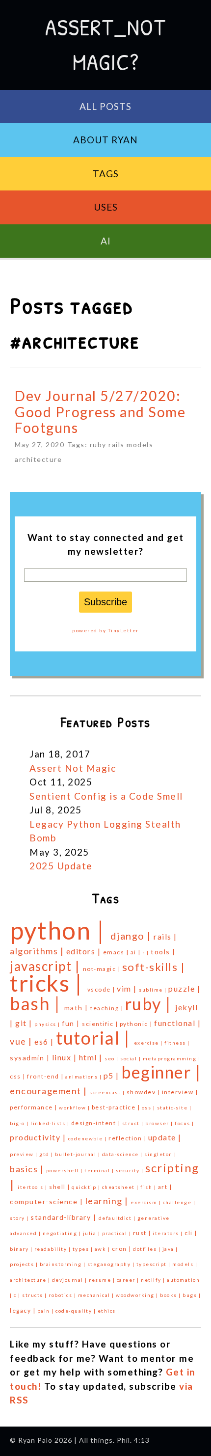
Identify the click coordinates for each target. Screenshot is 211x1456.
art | (165, 1186)
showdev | (144, 1092)
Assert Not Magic (72, 768)
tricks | (48, 983)
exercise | (149, 1043)
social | (131, 1058)
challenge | (179, 1202)
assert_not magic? (105, 44)
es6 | (45, 1041)
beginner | (161, 1072)
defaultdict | (118, 1218)
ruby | (150, 1004)
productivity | (39, 1137)
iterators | (169, 1233)
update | (165, 1137)
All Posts (105, 106)
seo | (112, 1058)
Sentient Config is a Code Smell (106, 796)
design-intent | (96, 1123)
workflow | (75, 1107)
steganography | (111, 1264)
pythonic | (137, 1023)
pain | (46, 1311)
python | (60, 930)
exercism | (147, 1202)
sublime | (153, 990)
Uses (106, 207)
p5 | (113, 1075)
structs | (35, 1295)
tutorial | (95, 1038)
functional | (177, 1022)
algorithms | (38, 950)
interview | (180, 1092)
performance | (34, 1107)
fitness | (177, 1043)
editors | (84, 951)
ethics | (109, 1311)
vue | (22, 1041)
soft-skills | (153, 966)
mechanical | (97, 1295)
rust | (143, 1233)
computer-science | (47, 1201)
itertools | (33, 1187)
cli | (191, 1233)
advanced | (26, 1233)
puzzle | (184, 988)
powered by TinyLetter (105, 630)
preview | (24, 1154)
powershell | (65, 1170)
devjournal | (70, 1280)
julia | (92, 1233)
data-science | (123, 1154)
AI (106, 240)
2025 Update (61, 865)
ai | (137, 952)
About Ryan (105, 139)
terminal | (100, 1170)
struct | (134, 1123)
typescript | (154, 1264)
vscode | (102, 989)
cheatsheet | (121, 1187)
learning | (108, 1200)
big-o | (20, 1123)
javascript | (46, 966)
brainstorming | (63, 1264)
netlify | (154, 1280)
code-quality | (76, 1311)
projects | (25, 1264)
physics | (48, 1024)
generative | (155, 1218)
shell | (60, 1186)
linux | (65, 1057)
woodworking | (138, 1295)
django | (132, 936)
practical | (117, 1233)
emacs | (117, 952)
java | (170, 1249)
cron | (122, 1248)
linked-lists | (50, 1123)
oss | (149, 1107)
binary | (22, 1249)
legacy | (23, 1310)
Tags (106, 173)
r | (146, 952)
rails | (165, 936)
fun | (72, 1023)
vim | (128, 988)
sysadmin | (31, 1057)
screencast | (108, 1092)
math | (77, 1007)
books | (171, 1295)
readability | (53, 1249)
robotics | (63, 1295)
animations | (84, 1076)
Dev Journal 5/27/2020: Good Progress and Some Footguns (100, 411)
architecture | (31, 1280)
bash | (37, 1003)
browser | (160, 1123)
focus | (184, 1123)
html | (92, 1057)
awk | (103, 1249)
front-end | (46, 1076)
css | (18, 1076)
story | (20, 1218)
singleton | (160, 1154)
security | (131, 1170)
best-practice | (117, 1107)
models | (184, 1264)
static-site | (174, 1107)
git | (24, 1022)
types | (84, 1249)
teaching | (107, 1008)
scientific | (101, 1023)
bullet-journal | (78, 1154)
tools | (163, 951)
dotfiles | (147, 1249)
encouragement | (49, 1090)
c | (18, 1295)
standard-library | (64, 1217)
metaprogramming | (172, 1058)
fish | (149, 1187)
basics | (28, 1168)
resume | (103, 1280)
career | (129, 1280)
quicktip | (87, 1187)
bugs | (192, 1295)
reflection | (128, 1138)
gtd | (47, 1154)
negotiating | (63, 1233)
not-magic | (102, 968)
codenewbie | (88, 1138)
